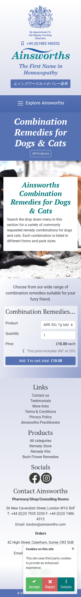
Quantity (12, 333)
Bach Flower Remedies (40, 457)
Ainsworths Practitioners (40, 422)
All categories (40, 441)
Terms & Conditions (40, 411)
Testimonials (40, 401)
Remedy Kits (40, 451)
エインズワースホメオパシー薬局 (41, 83)
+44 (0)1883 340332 (43, 43)
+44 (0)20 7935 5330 (28, 513)
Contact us (40, 395)
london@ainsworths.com (46, 524)
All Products (40, 153)
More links (40, 406)
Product (11, 323)
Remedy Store (40, 446)
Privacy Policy (40, 417)
